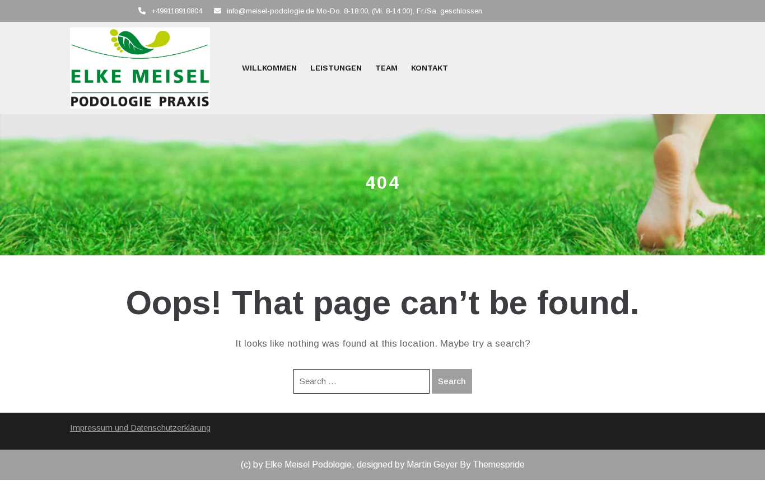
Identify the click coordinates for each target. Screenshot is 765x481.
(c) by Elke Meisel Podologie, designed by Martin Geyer (349, 464)
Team (386, 67)
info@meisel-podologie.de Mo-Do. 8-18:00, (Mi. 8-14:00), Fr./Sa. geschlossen (354, 11)
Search (452, 381)
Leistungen (336, 67)
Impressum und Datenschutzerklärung (140, 427)
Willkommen (269, 67)
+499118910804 (176, 11)
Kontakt (429, 67)
